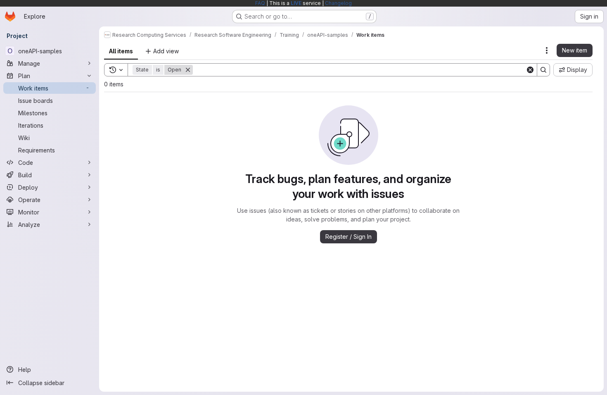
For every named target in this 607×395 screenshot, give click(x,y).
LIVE (296, 3)
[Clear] (530, 70)
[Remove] (188, 70)
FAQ (260, 3)
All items (121, 51)
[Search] (543, 69)
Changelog (338, 3)
